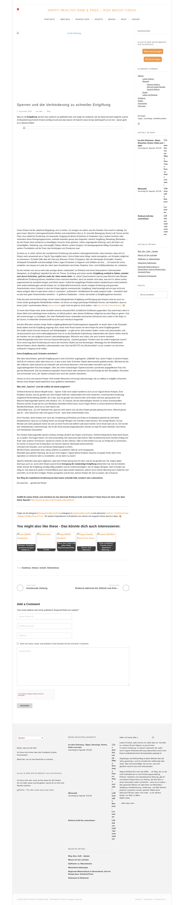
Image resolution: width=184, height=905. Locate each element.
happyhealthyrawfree (81, 513)
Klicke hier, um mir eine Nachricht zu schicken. (35, 759)
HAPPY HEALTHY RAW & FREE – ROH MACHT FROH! (92, 10)
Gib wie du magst (152, 59)
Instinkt (43, 568)
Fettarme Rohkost (153, 84)
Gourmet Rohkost (153, 89)
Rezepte (145, 81)
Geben (140, 101)
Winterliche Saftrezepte (147, 263)
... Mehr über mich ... (128, 803)
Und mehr (142, 106)
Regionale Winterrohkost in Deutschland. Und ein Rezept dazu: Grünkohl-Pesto (152, 269)
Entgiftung (26, 568)
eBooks (141, 76)
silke (40, 111)
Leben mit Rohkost (149, 95)
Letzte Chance (148, 79)
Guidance (141, 98)
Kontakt (138, 899)
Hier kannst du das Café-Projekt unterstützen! (52, 500)
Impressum (148, 899)
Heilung (35, 568)
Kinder (145, 92)
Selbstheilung (53, 568)
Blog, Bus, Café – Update (148, 251)
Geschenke (142, 103)
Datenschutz (159, 899)
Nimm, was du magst (153, 51)
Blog (48, 111)
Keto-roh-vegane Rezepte (156, 87)
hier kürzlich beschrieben (109, 305)
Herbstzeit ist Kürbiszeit (147, 276)
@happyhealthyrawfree (49, 513)
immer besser (54, 305)
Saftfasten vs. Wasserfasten (149, 259)
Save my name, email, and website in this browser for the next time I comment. (54, 644)
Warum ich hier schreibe (147, 255)
